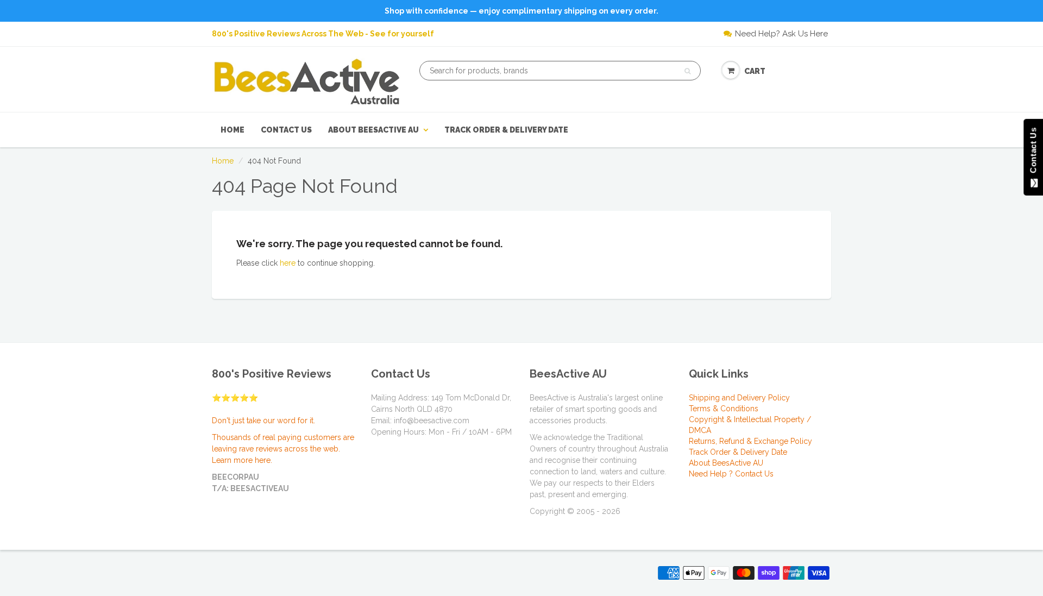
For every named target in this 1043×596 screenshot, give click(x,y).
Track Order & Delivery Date (506, 130)
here (288, 263)
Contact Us (286, 130)
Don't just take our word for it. (263, 420)
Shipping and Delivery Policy (739, 397)
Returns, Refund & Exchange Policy (750, 441)
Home (232, 130)
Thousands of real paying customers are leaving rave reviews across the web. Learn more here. (283, 449)
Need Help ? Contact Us (731, 473)
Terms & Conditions (723, 408)
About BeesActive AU (373, 130)
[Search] (687, 71)
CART (754, 71)
